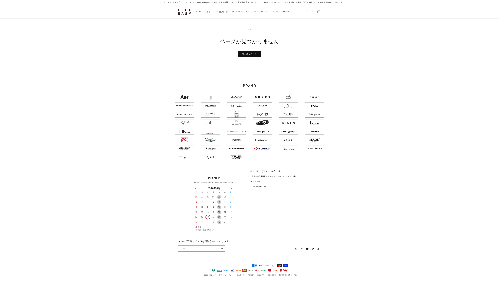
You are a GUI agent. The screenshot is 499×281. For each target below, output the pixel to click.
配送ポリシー (261, 275)
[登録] (222, 248)
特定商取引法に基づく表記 (287, 275)
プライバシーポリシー (226, 275)
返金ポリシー (241, 275)
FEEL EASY (212, 275)
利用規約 (251, 275)
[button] (252, 11)
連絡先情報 (272, 275)
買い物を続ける (249, 54)
